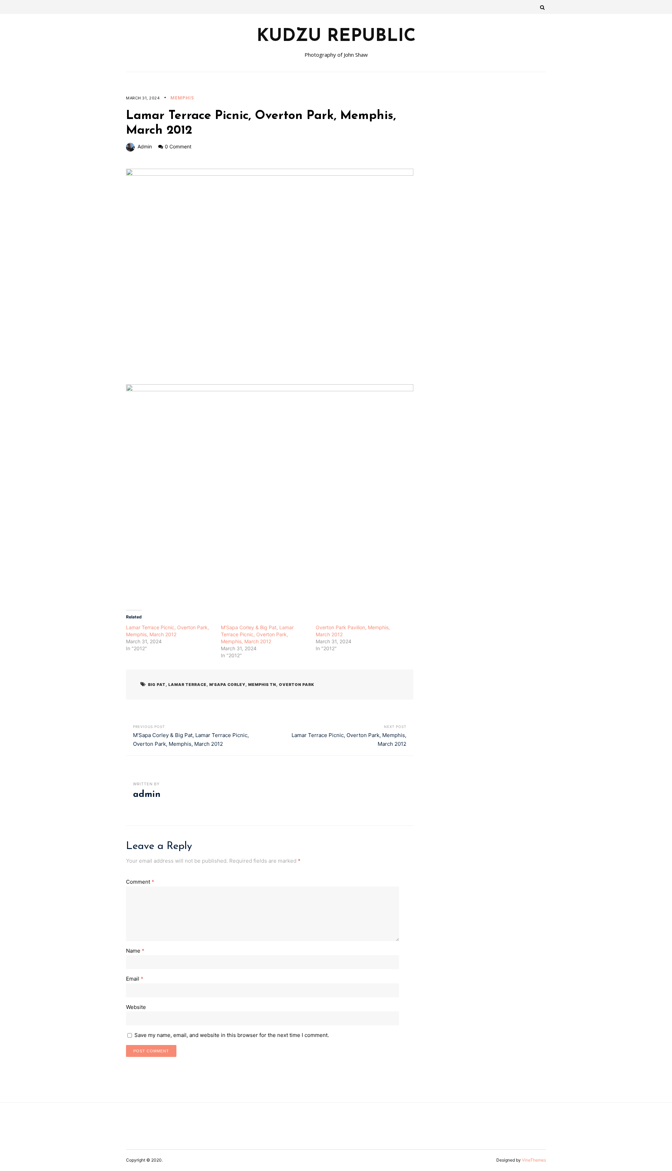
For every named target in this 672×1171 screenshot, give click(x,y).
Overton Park (296, 684)
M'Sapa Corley (227, 684)
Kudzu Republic (336, 36)
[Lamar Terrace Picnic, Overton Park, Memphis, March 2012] (269, 276)
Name (135, 950)
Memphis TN (262, 684)
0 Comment (178, 146)
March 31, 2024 (143, 98)
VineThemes (534, 1160)
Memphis (182, 97)
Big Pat (157, 684)
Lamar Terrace (187, 684)
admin (145, 146)
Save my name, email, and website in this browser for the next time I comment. (231, 1035)
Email (135, 978)
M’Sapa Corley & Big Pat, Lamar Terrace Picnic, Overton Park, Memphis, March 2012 (257, 634)
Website (136, 1007)
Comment (140, 881)
